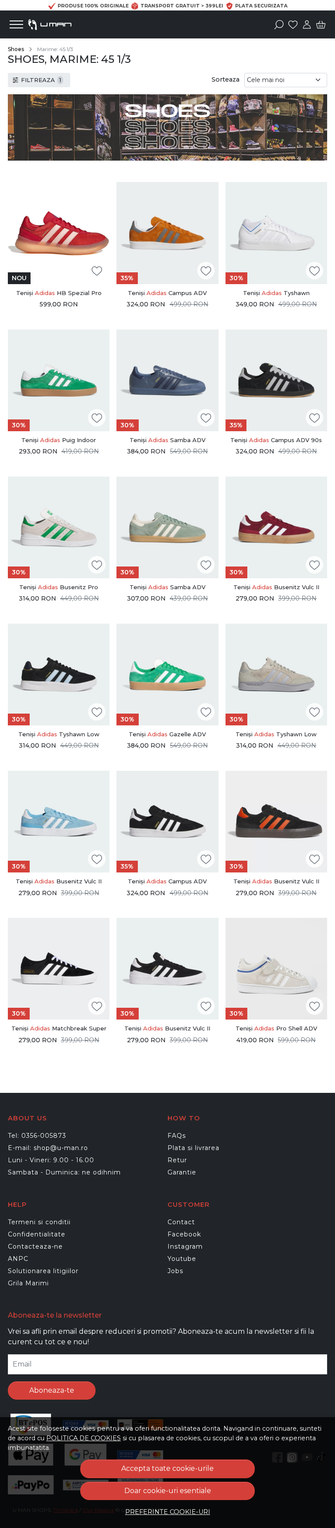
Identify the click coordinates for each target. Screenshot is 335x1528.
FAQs (177, 1136)
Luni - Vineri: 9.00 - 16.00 (51, 1160)
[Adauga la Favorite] (97, 271)
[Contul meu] (306, 24)
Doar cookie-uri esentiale (167, 1491)
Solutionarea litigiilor (43, 1271)
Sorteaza (225, 79)
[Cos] (320, 24)
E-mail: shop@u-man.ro (48, 1148)
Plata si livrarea (193, 1148)
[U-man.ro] (56, 24)
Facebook (184, 1234)
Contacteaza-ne (35, 1246)
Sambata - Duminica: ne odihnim (64, 1172)
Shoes (16, 49)
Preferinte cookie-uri (167, 1512)
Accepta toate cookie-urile (167, 1468)
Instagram (185, 1246)
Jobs (175, 1271)
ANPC (18, 1259)
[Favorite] (292, 24)
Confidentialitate (36, 1234)
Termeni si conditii (39, 1222)
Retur (177, 1160)
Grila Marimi (28, 1283)
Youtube (182, 1259)
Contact (181, 1222)
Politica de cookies (83, 1438)
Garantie (182, 1172)
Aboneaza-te (51, 1390)
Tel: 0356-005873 (37, 1136)
